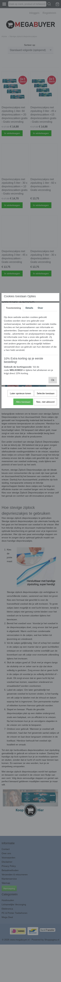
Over (40, 308)
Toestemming (13, 308)
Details (29, 308)
